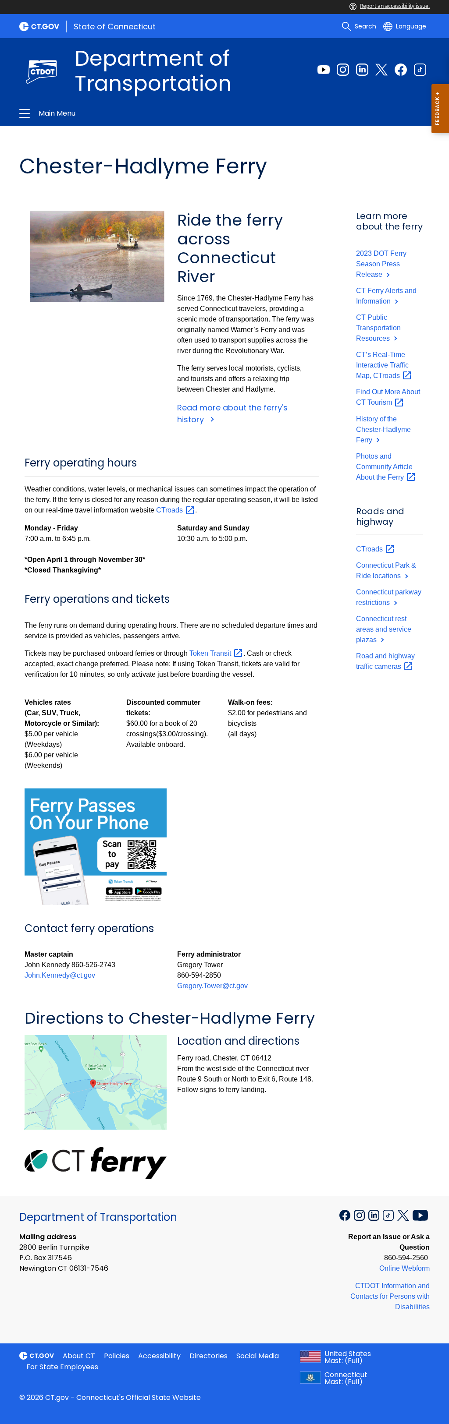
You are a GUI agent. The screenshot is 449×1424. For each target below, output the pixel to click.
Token (211, 653)
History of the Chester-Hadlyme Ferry (383, 429)
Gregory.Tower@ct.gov (212, 985)
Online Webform (404, 1268)
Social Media (257, 1356)
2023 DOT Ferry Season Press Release (381, 264)
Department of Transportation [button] (131, 113)
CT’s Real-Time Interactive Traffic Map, (382, 365)
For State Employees (62, 1367)
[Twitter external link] (381, 70)
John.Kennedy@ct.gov (60, 975)
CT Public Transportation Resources (378, 328)
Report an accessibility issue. (395, 6)
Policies (116, 1356)
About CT (79, 1356)
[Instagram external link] (343, 70)
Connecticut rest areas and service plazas (383, 629)
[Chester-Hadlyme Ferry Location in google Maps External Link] (96, 1081)
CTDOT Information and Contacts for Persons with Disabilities (390, 1296)
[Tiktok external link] (420, 70)
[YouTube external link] (420, 1214)
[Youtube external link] (323, 70)
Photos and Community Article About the (384, 466)
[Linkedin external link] (362, 70)
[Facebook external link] (401, 70)
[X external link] (404, 1214)
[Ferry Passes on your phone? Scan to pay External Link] (96, 846)
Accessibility (159, 1356)
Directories (208, 1356)
